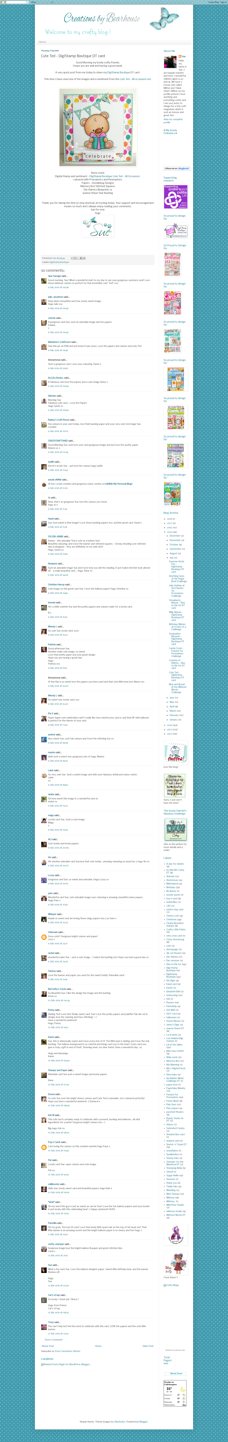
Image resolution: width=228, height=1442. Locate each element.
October (174, 544)
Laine (51, 770)
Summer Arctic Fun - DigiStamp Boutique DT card (176, 566)
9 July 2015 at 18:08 (58, 743)
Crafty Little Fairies (176, 929)
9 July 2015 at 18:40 (58, 785)
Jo (49, 498)
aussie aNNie (54, 480)
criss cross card (174, 936)
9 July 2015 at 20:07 (58, 865)
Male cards (172, 1057)
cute (168, 946)
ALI (50, 839)
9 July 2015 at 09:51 (58, 368)
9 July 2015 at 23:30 (58, 961)
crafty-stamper (56, 1244)
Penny (51, 1010)
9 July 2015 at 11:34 (57, 509)
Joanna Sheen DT (175, 1028)
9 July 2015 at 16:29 (58, 704)
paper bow (172, 1085)
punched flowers (174, 1112)
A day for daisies (175, 864)
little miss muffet (175, 1051)
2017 (169, 523)
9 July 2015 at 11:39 (57, 527)
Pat (50, 1160)
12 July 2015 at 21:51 (58, 1255)
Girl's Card (171, 1014)
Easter (169, 988)
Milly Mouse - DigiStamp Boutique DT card (176, 616)
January (174, 720)
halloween (171, 1017)
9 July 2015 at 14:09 (58, 575)
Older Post (148, 1346)
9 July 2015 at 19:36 (58, 830)
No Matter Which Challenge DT (175, 1079)
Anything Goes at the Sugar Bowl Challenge (178, 579)
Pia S (50, 713)
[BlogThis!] (75, 258)
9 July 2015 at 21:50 (58, 904)
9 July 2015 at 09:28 (58, 287)
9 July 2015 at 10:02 (58, 431)
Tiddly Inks (172, 1186)
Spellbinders (172, 1154)
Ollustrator (119, 1422)
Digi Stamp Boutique (172, 969)
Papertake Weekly (175, 1088)
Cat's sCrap (54, 1295)
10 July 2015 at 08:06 (59, 1105)
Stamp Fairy (172, 1158)
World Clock (175, 1373)
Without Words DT (176, 1215)
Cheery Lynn (172, 916)
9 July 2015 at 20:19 (58, 883)
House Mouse (173, 1021)
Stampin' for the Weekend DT (174, 1163)
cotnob (52, 318)
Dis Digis (170, 980)
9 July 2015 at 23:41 (57, 979)
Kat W (51, 1115)
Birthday (170, 887)
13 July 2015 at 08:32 (58, 1312)
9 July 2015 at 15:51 (57, 668)
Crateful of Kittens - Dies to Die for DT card (177, 664)
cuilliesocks (53, 1184)
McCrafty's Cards (57, 989)
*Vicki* (51, 1202)
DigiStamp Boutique (118, 72)
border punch (173, 895)
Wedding (171, 1190)
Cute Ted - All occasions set (135, 79)
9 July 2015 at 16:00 (58, 686)
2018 (169, 519)
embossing (172, 995)
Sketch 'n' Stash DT (176, 1144)
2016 (170, 527)
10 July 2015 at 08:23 (58, 1132)
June (172, 698)
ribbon (169, 1124)
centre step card (174, 909)
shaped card (172, 1141)
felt (168, 999)
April (172, 706)
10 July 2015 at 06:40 (59, 1060)
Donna (51, 1094)
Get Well (170, 1010)
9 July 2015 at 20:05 (58, 848)
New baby (171, 1074)
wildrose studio (174, 1211)
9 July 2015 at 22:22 (58, 922)
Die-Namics (172, 957)
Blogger (144, 1422)
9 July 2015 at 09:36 (58, 308)
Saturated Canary (175, 1128)
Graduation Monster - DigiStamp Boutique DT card (176, 639)
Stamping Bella (174, 1168)
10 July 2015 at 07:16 (58, 1084)
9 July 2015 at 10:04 (58, 452)
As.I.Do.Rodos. (56, 378)
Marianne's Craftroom (59, 342)
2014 (169, 725)
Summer (170, 1179)
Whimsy (170, 1198)
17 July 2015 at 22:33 (58, 1333)
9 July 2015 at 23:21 (57, 943)
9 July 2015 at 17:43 (57, 725)
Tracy (51, 1322)
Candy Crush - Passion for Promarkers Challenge (176, 652)
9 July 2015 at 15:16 (57, 617)
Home (42, 42)
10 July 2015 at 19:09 (58, 1192)
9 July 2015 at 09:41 (58, 350)
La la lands (171, 1035)
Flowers (170, 1002)
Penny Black (172, 1101)
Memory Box (173, 1061)
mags (51, 815)
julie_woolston (55, 297)
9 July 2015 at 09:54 (58, 386)
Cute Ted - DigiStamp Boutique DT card (176, 676)
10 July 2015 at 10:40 (58, 1150)
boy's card (171, 898)
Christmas (171, 919)
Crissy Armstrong (175, 939)
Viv (49, 857)
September (176, 549)
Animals (170, 876)
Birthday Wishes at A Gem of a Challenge (177, 627)
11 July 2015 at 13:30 (58, 1234)
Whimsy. (170, 1201)
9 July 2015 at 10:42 (58, 470)
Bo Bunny (171, 891)
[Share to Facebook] (81, 258)
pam (50, 893)
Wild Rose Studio (175, 1205)
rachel (51, 953)
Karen (51, 1037)
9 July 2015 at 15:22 (58, 635)
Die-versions (172, 960)
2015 (169, 532)
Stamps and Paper (57, 1070)
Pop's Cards (54, 1142)
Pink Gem (171, 1104)
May (172, 702)
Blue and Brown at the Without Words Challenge (177, 688)
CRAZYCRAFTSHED (58, 441)
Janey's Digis (172, 1025)
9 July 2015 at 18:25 (58, 761)
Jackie (51, 794)
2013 (169, 729)
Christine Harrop (56, 584)
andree (51, 734)
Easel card (171, 984)
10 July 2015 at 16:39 (58, 1174)
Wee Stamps (173, 1194)
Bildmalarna (172, 884)
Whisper (52, 914)
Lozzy (51, 875)
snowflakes (172, 1151)
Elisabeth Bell (173, 991)
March (173, 711)
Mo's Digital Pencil (175, 1068)
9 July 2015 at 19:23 (58, 806)
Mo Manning (172, 1065)
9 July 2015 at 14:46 (58, 593)
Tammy (52, 971)
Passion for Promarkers (172, 1096)
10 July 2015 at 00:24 (59, 1000)
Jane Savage (54, 276)
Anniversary (172, 880)
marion (51, 752)
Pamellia (52, 1223)
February (174, 715)
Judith (51, 462)
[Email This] (72, 258)
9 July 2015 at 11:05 (57, 488)
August (174, 553)
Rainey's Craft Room (58, 420)
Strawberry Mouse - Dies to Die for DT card (177, 604)
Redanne (52, 564)
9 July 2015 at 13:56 (58, 554)
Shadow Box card (175, 1134)
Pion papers (172, 1108)
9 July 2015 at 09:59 (58, 410)
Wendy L (52, 626)
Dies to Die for (173, 964)
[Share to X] (78, 258)
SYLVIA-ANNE (55, 536)
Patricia (52, 644)
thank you (171, 1183)
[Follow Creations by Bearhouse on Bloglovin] (177, 170)
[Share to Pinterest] (84, 258)
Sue (50, 1265)
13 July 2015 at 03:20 (58, 1285)
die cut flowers (174, 953)
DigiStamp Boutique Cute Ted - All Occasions (114, 176)
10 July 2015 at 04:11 (58, 1027)
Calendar (177, 1350)
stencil (169, 1172)
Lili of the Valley (174, 1045)
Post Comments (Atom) (67, 1351)
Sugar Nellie (172, 1175)
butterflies (171, 902)
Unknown (53, 932)
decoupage (172, 949)
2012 (169, 734)
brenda (51, 602)
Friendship (171, 1006)
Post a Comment (54, 1340)
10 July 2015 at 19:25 (58, 1213)
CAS (168, 906)
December (175, 536)
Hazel (51, 519)
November (175, 540)
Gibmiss (52, 396)
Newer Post (48, 1346)
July (172, 558)
